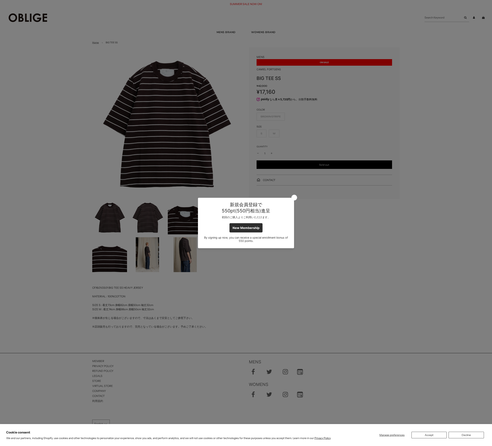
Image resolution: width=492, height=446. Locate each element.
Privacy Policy (322, 438)
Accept (429, 435)
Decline (466, 435)
